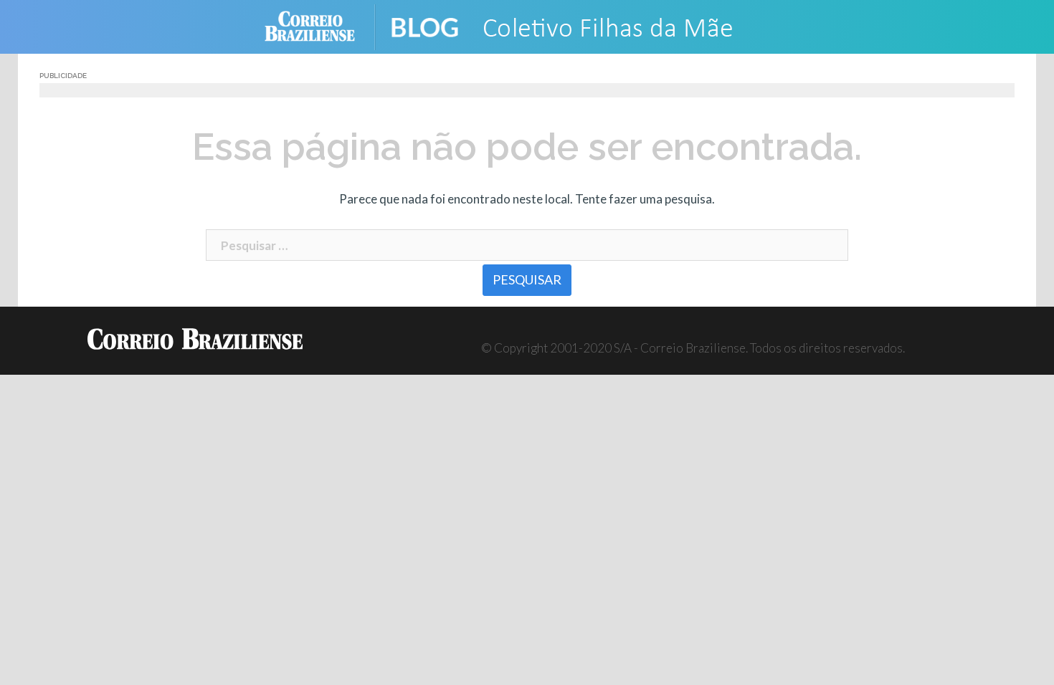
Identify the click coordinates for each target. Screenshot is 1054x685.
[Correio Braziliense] (321, 25)
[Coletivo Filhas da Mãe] (584, 25)
